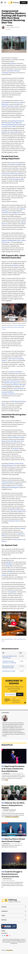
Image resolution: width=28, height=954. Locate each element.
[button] (14, 907)
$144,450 (9, 566)
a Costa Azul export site (14, 441)
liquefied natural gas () (10, 132)
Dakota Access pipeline (11, 383)
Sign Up (20, 694)
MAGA (6, 779)
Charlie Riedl (5, 102)
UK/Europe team (16, 702)
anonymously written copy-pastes (12, 173)
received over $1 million (15, 371)
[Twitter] (4, 935)
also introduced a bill (16, 179)
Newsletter (4, 933)
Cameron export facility (15, 437)
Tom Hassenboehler (7, 482)
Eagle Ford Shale (15, 510)
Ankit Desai (6, 212)
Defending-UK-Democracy (12, 816)
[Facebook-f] (2, 935)
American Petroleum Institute (10, 106)
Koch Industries (18, 388)
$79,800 (8, 564)
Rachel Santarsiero (7, 878)
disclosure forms (14, 521)
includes (4, 575)
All (13, 698)
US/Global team (15, 700)
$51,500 (10, 571)
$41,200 (9, 562)
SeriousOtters (10, 950)
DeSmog (16, 2)
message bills (12, 592)
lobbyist (5, 484)
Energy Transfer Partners (12, 381)
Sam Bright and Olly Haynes (9, 810)
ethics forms (22, 511)
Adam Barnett (6, 773)
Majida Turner (17, 212)
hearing (12, 63)
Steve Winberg (14, 265)
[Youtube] (7, 935)
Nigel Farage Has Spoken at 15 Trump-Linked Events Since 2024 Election (13, 768)
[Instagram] (9, 935)
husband (15, 448)
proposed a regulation (16, 164)
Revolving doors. (10, 639)
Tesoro (15, 539)
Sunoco (20, 539)
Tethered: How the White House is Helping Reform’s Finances (13, 805)
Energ (3, 441)
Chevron (4, 541)
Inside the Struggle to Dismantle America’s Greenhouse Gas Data (12, 874)
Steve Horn (10, 25)
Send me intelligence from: (8, 700)
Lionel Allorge (20, 639)
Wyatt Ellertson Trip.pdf (8, 671)
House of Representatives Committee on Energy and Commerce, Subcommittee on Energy (14, 327)
